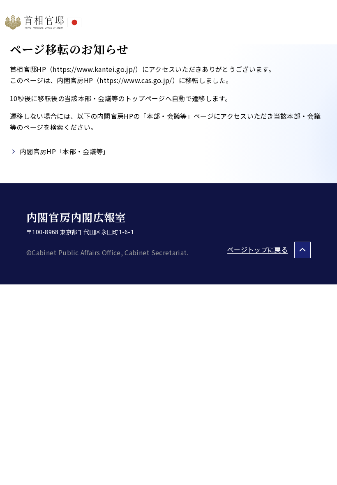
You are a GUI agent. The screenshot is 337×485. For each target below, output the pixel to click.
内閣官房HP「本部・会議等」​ (64, 151)
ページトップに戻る (257, 249)
